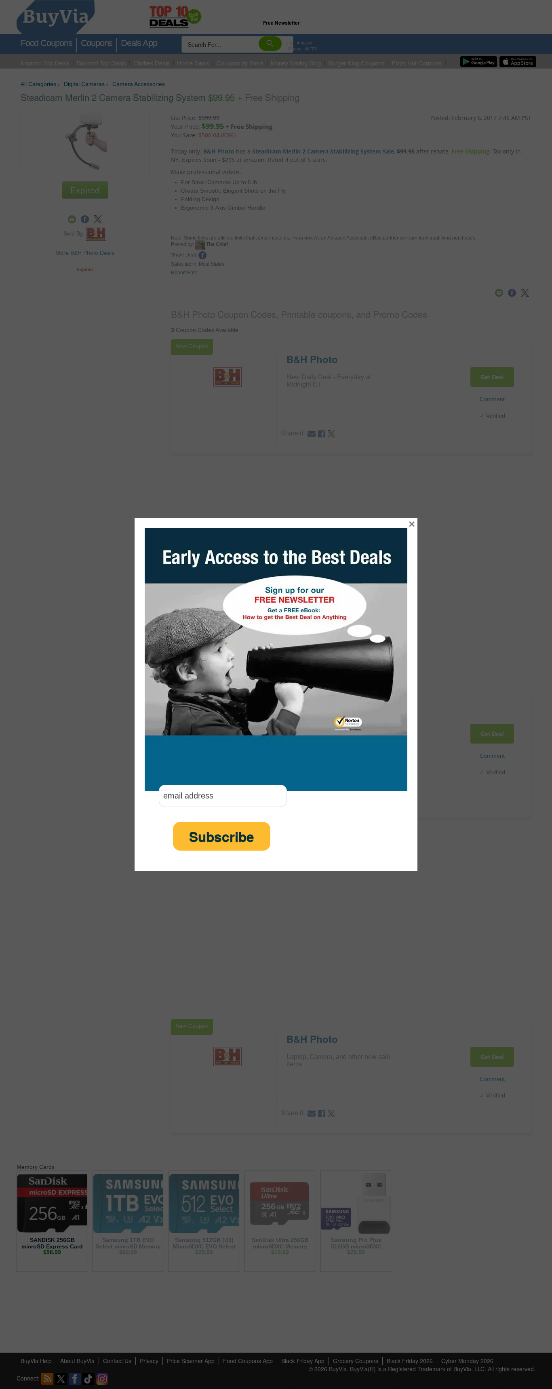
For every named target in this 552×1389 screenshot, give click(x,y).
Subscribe (221, 836)
